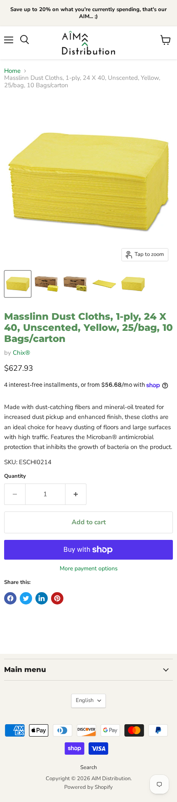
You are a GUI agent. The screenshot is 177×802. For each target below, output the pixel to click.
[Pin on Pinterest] (57, 598)
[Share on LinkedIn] (41, 598)
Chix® (21, 353)
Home (12, 70)
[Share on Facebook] (10, 598)
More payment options (89, 568)
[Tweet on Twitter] (26, 598)
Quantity (15, 476)
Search (88, 767)
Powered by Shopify (88, 787)
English (84, 700)
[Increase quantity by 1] (75, 494)
